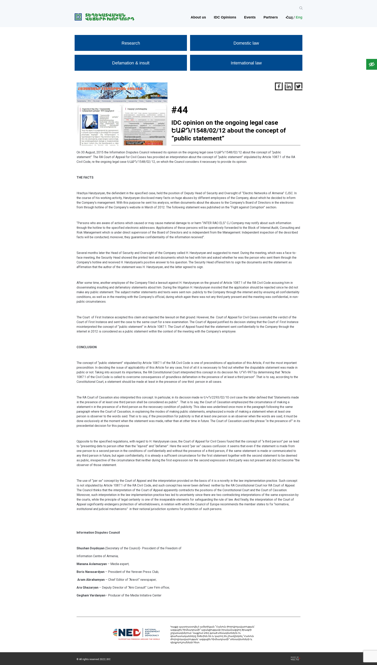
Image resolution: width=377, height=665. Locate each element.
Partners (271, 17)
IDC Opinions (225, 17)
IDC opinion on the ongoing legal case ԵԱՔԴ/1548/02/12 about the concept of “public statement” (228, 130)
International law (246, 62)
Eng (299, 17)
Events (250, 17)
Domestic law (246, 43)
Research (131, 43)
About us (198, 17)
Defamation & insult (130, 62)
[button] (371, 64)
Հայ (289, 17)
